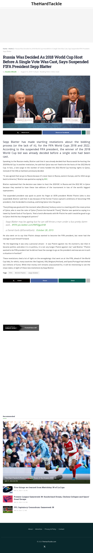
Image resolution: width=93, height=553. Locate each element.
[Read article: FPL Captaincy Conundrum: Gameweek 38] (8, 509)
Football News (29, 327)
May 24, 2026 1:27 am (20, 510)
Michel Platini (20, 273)
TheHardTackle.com (49, 542)
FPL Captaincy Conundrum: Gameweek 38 (34, 507)
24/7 (35, 327)
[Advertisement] (46, 26)
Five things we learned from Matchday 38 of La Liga (39, 487)
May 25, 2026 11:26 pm (20, 490)
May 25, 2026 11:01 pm (20, 502)
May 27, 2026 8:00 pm (11, 481)
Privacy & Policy (50, 529)
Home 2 (11, 49)
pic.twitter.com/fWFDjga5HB (32, 224)
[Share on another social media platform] (88, 132)
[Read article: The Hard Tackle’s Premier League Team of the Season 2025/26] (46, 452)
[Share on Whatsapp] (84, 132)
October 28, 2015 (44, 230)
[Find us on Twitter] (45, 546)
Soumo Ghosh (10, 72)
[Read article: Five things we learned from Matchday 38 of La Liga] (8, 489)
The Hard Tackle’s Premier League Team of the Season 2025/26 (30, 478)
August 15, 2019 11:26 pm (30, 72)
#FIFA (14, 224)
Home (5, 49)
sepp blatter (33, 273)
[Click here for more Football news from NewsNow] (13, 328)
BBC (46, 179)
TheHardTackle (46, 4)
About (30, 529)
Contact (61, 529)
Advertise (38, 529)
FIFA (10, 273)
